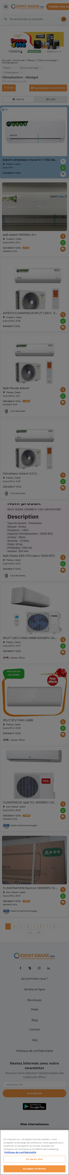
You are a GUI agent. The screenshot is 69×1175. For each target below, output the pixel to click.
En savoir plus (34, 1159)
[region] (34, 1152)
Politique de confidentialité (20, 1152)
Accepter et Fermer (34, 1168)
